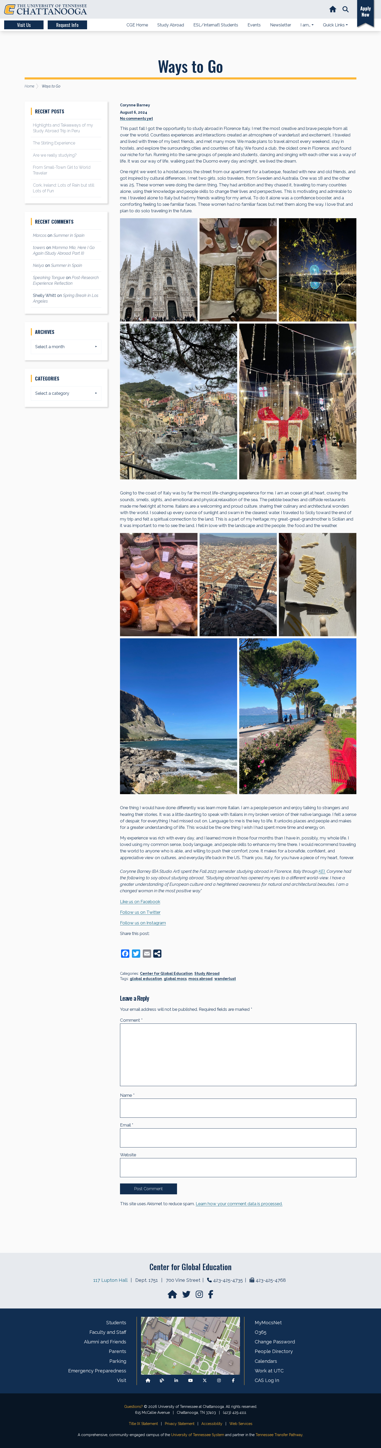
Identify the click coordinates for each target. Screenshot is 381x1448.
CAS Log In (267, 1380)
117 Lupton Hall (110, 1280)
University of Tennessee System (197, 1435)
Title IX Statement (143, 1424)
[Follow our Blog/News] (162, 1380)
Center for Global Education (166, 973)
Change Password (275, 1341)
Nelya (38, 265)
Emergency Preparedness (97, 1370)
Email (126, 1125)
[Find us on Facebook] (233, 1380)
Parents (117, 1351)
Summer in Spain (68, 235)
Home (29, 86)
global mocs (175, 979)
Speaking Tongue (49, 277)
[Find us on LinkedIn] (176, 1380)
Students (116, 1322)
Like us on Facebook (140, 901)
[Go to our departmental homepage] (173, 1295)
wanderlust (225, 979)
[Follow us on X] (205, 1380)
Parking (117, 1361)
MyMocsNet (268, 1322)
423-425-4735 (228, 1280)
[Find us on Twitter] (187, 1295)
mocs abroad (200, 979)
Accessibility (211, 1424)
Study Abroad (207, 973)
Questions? (133, 1407)
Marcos (39, 235)
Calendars (266, 1361)
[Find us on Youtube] (190, 1380)
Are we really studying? (55, 155)
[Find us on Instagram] (200, 1295)
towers (39, 247)
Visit (121, 1380)
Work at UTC (269, 1370)
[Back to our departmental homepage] (148, 1380)
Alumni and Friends (105, 1341)
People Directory (274, 1351)
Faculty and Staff (107, 1332)
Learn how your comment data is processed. (239, 1203)
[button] (345, 9)
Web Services (240, 1424)
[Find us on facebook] (210, 1295)
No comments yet (136, 118)
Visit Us (24, 24)
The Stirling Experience (54, 143)
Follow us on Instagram (143, 922)
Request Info (67, 24)
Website (128, 1154)
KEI (322, 871)
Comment (131, 1020)
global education (146, 979)
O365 (260, 1332)
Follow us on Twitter (140, 912)
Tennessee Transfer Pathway (279, 1435)
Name (127, 1095)
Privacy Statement (179, 1424)
